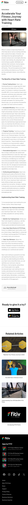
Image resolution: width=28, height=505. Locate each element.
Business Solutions (7, 497)
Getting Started (5, 9)
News (3, 486)
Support (4, 488)
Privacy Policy (5, 491)
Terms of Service (6, 494)
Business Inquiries (7, 500)
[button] (25, 2)
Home (3, 480)
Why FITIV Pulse (6, 483)
